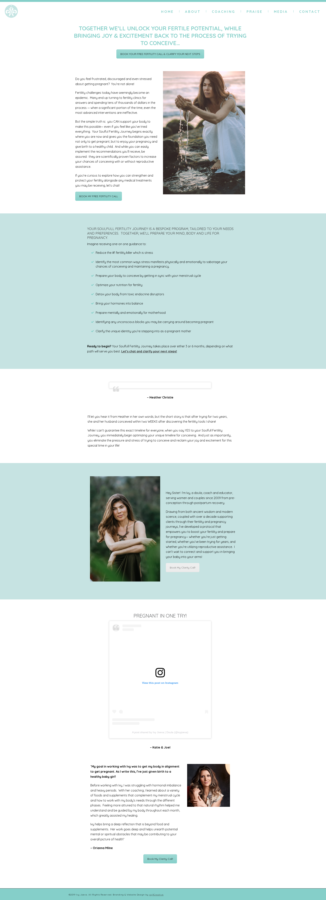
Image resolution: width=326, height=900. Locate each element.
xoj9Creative (156, 894)
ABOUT (193, 11)
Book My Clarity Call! (182, 567)
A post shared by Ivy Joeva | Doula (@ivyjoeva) (160, 732)
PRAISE (255, 11)
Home (167, 11)
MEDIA (281, 11)
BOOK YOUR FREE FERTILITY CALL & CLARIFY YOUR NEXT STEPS (160, 54)
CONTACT (309, 11)
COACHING (223, 11)
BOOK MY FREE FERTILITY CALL (98, 196)
